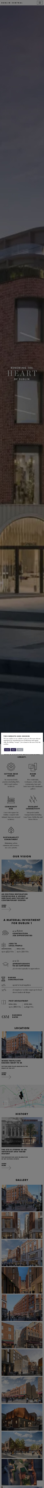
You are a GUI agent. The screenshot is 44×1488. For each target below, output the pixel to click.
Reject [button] (13, 750)
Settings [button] (20, 750)
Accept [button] (7, 750)
